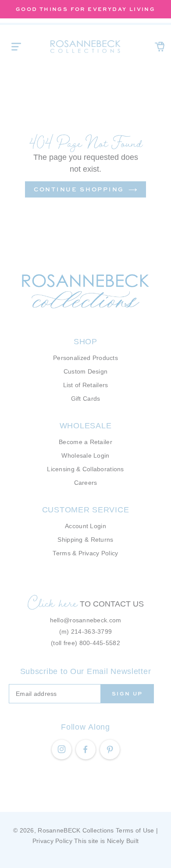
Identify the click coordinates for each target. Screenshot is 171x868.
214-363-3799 (91, 631)
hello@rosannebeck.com (85, 620)
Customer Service (85, 510)
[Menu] (16, 46)
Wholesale (85, 426)
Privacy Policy (52, 840)
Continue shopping (79, 189)
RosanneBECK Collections (76, 830)
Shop (85, 342)
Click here (53, 603)
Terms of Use (135, 830)
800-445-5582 (99, 642)
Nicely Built (123, 840)
